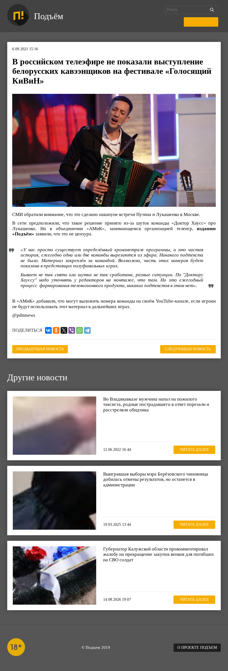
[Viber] (71, 330)
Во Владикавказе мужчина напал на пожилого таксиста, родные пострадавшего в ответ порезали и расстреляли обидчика (156, 404)
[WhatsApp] (79, 330)
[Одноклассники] (56, 330)
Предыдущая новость (40, 349)
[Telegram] (87, 330)
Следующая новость (188, 349)
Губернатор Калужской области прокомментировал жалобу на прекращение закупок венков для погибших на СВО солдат (158, 554)
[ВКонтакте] (48, 330)
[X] (64, 330)
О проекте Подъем (197, 647)
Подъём (48, 16)
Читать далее (194, 450)
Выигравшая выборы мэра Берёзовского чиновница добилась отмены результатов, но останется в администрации (155, 479)
